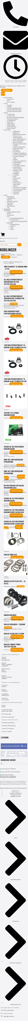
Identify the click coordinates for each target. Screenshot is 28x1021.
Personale (10, 215)
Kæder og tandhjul (7, 677)
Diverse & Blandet (19, 147)
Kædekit (16, 173)
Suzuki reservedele (19, 189)
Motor (15, 179)
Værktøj (15, 194)
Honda (6, 103)
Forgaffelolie (11, 120)
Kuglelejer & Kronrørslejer (17, 168)
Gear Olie (10, 122)
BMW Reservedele (19, 134)
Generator (10, 99)
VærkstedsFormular (14, 212)
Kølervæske (11, 125)
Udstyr (5, 195)
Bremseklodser (18, 140)
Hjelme (9, 200)
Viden (12, 229)
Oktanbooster (11, 127)
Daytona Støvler (12, 201)
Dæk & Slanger (18, 148)
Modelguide (7, 209)
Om (8, 216)
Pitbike (9, 106)
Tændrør (16, 192)
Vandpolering (14, 224)
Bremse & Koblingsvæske (15, 117)
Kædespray (11, 123)
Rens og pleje (5, 699)
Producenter (14, 220)
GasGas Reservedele (20, 155)
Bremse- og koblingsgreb (17, 136)
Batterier (16, 133)
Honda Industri (8, 97)
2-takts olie (4, 685)
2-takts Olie (11, 114)
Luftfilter (16, 175)
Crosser (9, 105)
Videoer (12, 226)
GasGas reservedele (7, 711)
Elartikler (16, 150)
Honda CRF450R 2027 (14, 110)
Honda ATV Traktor (7, 731)
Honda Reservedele (7, 709)
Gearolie (4, 689)
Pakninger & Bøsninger (17, 183)
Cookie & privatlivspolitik (7, 1010)
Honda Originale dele (14, 111)
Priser (9, 213)
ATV (8, 100)
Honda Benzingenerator (8, 722)
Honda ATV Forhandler (8, 728)
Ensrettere (16, 151)
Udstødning (11, 198)
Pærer (15, 186)
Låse (14, 176)
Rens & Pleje (11, 128)
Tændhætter (17, 190)
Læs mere (13, 304)
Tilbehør (10, 204)
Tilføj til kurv (16, 272)
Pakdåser (4, 678)
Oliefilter (16, 181)
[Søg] (19, 244)
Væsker (6, 113)
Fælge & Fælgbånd (19, 153)
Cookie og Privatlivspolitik (18, 221)
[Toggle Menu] (3, 93)
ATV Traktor (11, 102)
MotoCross (16, 178)
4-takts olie (5, 698)
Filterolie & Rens (12, 119)
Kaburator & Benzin (19, 161)
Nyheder (10, 223)
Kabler (15, 159)
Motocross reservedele (8, 717)
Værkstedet (7, 210)
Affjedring (16, 131)
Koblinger (16, 164)
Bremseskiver (18, 142)
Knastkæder (17, 162)
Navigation (10, 196)
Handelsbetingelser (17, 218)
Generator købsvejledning (8, 725)
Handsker (10, 203)
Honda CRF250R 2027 (14, 108)
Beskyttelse (11, 206)
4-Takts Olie (11, 116)
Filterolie (4, 686)
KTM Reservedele (19, 165)
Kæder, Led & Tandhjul (17, 171)
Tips (11, 227)
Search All (14, 257)
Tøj (8, 207)
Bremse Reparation (19, 139)
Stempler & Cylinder (20, 187)
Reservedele (7, 130)
